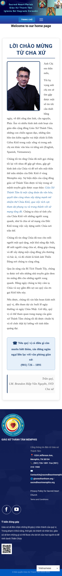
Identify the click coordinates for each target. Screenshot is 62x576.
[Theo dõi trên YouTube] (16, 509)
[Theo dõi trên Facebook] (6, 509)
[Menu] (41, 20)
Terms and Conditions (39, 499)
